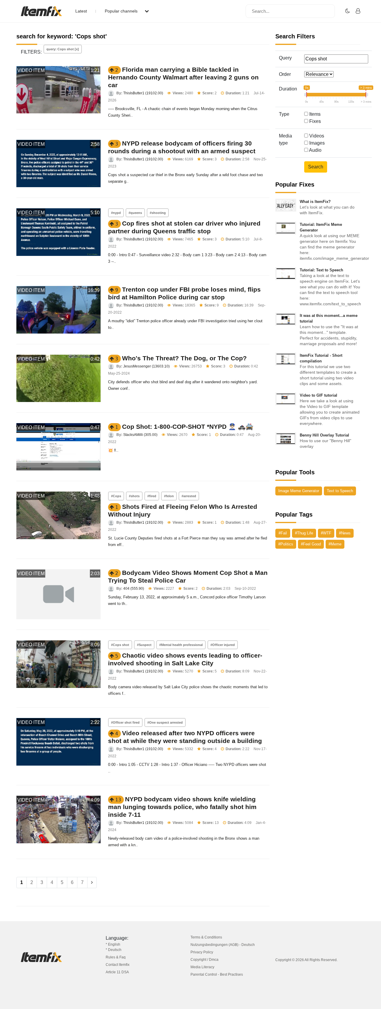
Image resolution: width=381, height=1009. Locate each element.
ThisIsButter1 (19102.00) (143, 93)
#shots (134, 496)
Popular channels (122, 11)
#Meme (335, 544)
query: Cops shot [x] (62, 49)
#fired (151, 496)
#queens (135, 213)
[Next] (92, 882)
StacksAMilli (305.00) (140, 435)
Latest (81, 11)
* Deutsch (113, 950)
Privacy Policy (201, 952)
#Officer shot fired (125, 722)
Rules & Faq (116, 957)
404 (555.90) (133, 588)
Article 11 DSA (117, 972)
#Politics (285, 544)
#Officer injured (222, 645)
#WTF (326, 533)
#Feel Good (311, 544)
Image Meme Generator (298, 491)
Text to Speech (340, 491)
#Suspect (144, 645)
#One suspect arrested (165, 722)
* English (113, 944)
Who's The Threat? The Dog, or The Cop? (184, 358)
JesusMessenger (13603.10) (146, 366)
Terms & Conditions (206, 937)
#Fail (283, 533)
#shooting (158, 213)
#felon (169, 496)
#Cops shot (120, 645)
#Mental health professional (181, 645)
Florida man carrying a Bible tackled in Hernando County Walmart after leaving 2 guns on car (183, 77)
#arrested (189, 496)
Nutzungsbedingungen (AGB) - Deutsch (222, 945)
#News (345, 533)
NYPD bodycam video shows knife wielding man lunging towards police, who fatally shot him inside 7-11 (182, 807)
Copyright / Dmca (204, 960)
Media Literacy (202, 967)
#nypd (116, 213)
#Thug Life (304, 533)
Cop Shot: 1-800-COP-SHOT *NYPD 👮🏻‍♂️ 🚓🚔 (187, 426)
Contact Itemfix (117, 965)
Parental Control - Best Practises (216, 974)
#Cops (116, 496)
